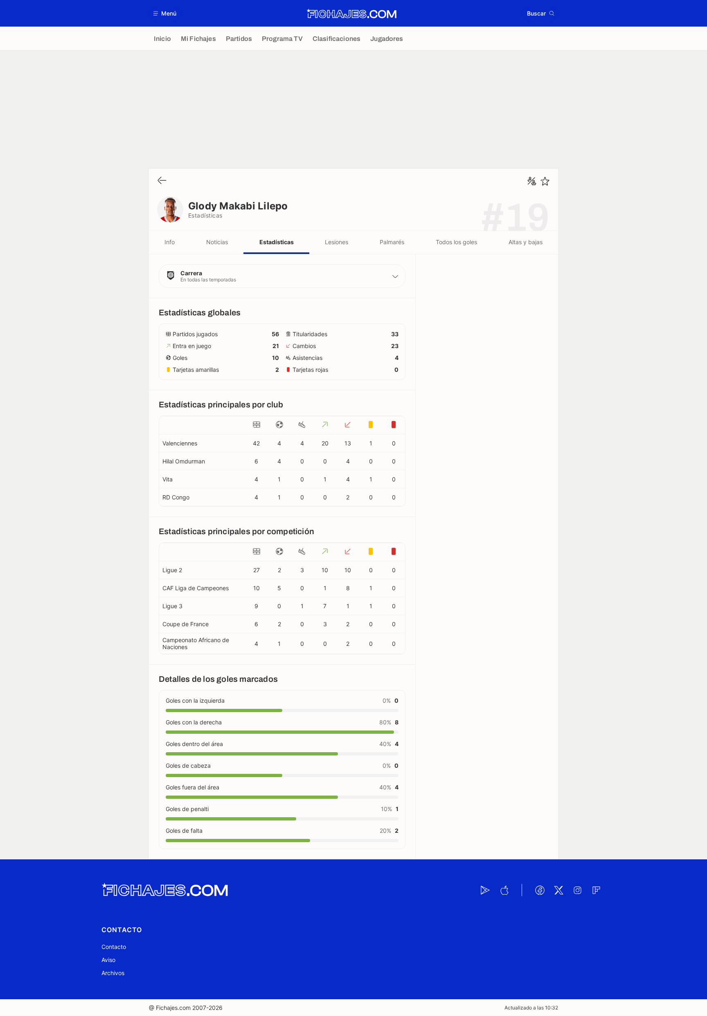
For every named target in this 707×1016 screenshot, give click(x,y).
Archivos (112, 972)
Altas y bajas (526, 241)
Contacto (113, 946)
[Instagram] (577, 890)
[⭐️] (545, 181)
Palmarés (392, 241)
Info (169, 241)
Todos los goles (456, 241)
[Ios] (504, 890)
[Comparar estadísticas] (532, 181)
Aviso (108, 959)
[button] (165, 13)
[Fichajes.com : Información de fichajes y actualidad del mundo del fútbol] (351, 13)
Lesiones (336, 241)
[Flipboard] (596, 890)
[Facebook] (540, 890)
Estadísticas (276, 241)
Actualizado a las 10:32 (531, 1008)
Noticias (217, 241)
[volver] (162, 181)
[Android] (485, 890)
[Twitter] (558, 890)
